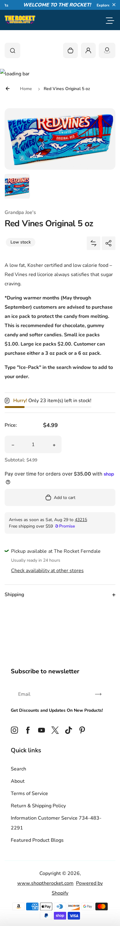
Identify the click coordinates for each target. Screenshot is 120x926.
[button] (113, 4)
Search (18, 769)
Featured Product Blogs (37, 840)
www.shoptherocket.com (45, 883)
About (18, 781)
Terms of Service (29, 793)
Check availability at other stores (47, 570)
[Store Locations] (107, 50)
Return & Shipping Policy (38, 805)
